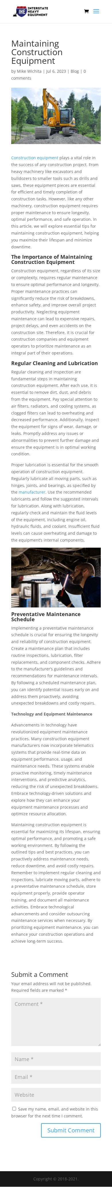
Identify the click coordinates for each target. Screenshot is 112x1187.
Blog (75, 71)
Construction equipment (34, 157)
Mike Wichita (29, 71)
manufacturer (32, 492)
